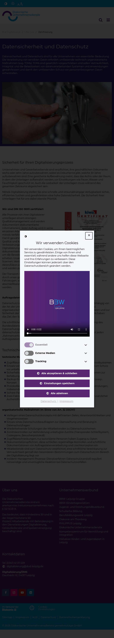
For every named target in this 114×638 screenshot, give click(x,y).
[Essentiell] (88, 345)
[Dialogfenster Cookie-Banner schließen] (88, 235)
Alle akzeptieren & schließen (59, 373)
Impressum (66, 401)
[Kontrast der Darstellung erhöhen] (25, 236)
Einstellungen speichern (59, 383)
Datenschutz (49, 401)
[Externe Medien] (88, 353)
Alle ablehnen (59, 393)
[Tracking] (88, 361)
